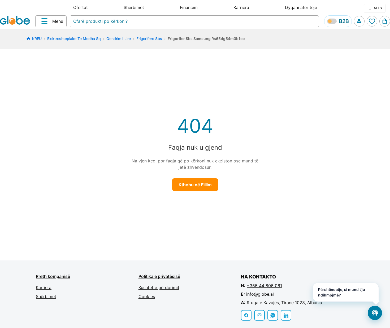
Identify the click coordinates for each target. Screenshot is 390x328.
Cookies (146, 296)
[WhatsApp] (272, 315)
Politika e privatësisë (159, 276)
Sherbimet (134, 7)
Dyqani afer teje (301, 7)
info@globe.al (260, 294)
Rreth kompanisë (53, 276)
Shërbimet (46, 296)
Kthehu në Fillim (195, 184)
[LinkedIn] (286, 315)
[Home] (16, 21)
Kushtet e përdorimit (158, 287)
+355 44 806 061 (264, 285)
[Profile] (359, 21)
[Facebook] (246, 315)
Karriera (241, 7)
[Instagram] (259, 315)
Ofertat (80, 7)
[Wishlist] (372, 21)
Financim (189, 7)
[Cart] (384, 21)
